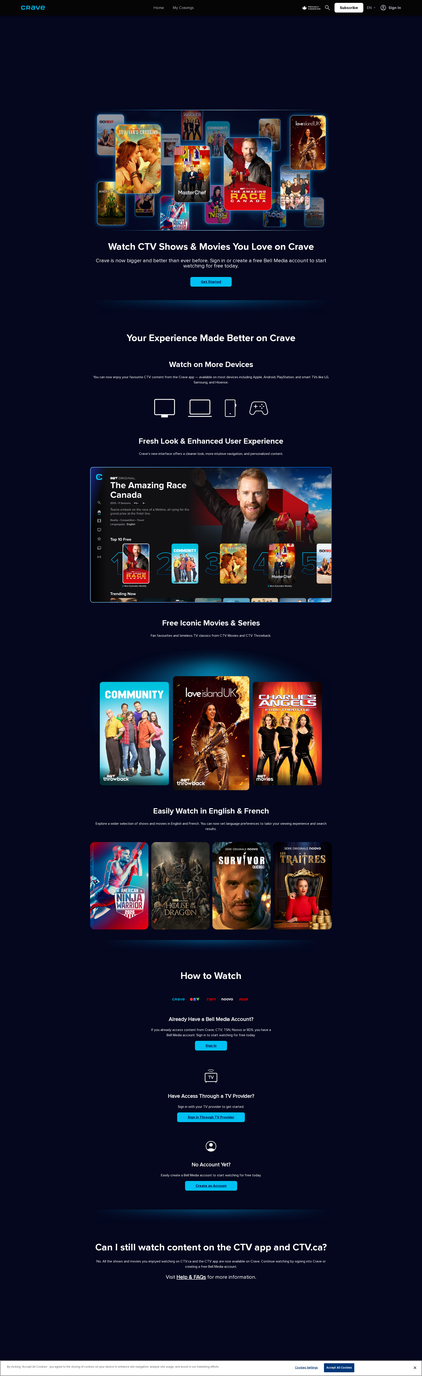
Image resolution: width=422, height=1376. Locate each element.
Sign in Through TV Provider (211, 1117)
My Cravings (183, 7)
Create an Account (211, 1186)
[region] (211, 1368)
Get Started (211, 282)
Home (158, 7)
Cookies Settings (306, 1367)
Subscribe (349, 7)
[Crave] (33, 8)
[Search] (327, 7)
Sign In (211, 1045)
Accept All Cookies (339, 1367)
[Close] (415, 1367)
